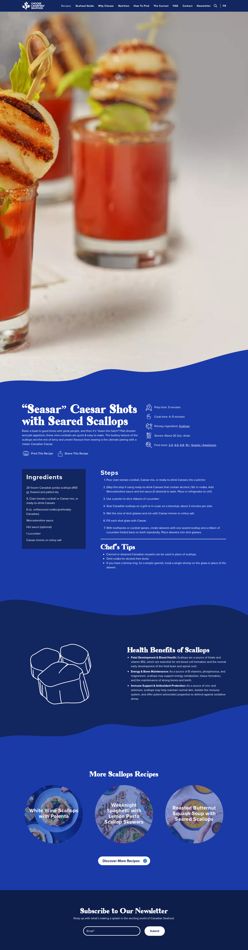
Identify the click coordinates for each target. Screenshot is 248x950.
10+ (188, 445)
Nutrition (123, 6)
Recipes (66, 6)
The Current (161, 6)
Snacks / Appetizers (203, 445)
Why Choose (106, 6)
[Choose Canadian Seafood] (33, 5)
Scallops (184, 426)
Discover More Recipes (121, 861)
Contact (187, 6)
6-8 (182, 445)
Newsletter (204, 6)
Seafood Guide (85, 6)
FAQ (175, 6)
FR (224, 6)
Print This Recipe (42, 453)
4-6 (176, 445)
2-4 (171, 445)
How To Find (141, 6)
